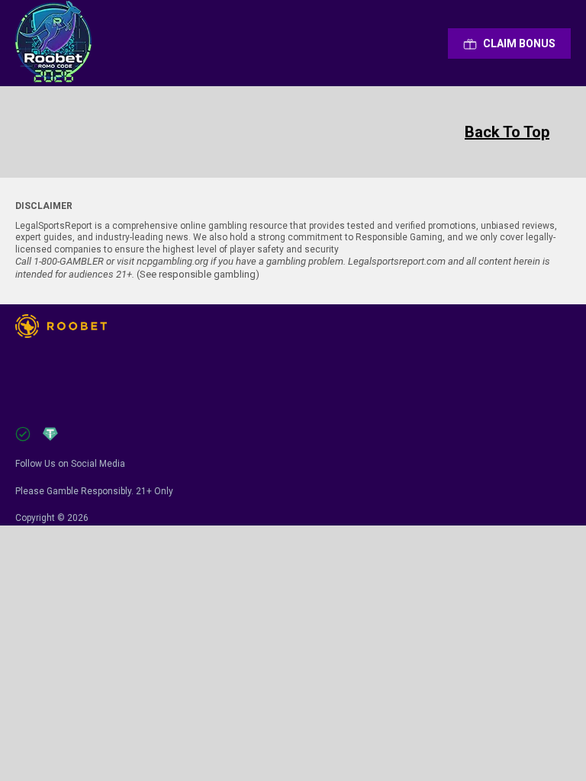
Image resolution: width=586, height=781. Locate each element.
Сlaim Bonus (519, 43)
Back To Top (507, 132)
